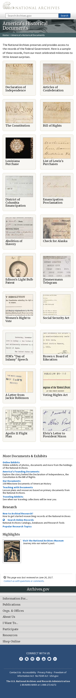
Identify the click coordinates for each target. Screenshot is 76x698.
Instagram (32, 659)
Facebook (21, 659)
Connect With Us (38, 653)
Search (64, 15)
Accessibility (29, 672)
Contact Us (15, 672)
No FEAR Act (41, 675)
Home (6, 35)
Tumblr (38, 659)
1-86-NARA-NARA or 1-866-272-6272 (38, 684)
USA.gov (54, 675)
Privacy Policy (45, 672)
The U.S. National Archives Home (31, 6)
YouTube (44, 659)
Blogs (49, 659)
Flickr (55, 659)
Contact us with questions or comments (24, 581)
